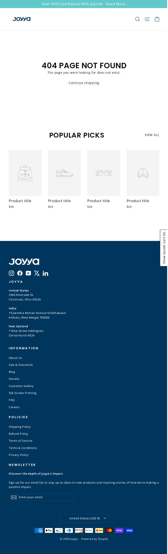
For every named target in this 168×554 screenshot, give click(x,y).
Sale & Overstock (21, 365)
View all (152, 135)
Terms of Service (20, 441)
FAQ (12, 400)
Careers (14, 407)
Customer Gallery (21, 386)
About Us (15, 358)
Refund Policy (18, 434)
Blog (12, 372)
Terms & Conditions (23, 448)
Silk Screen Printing (23, 393)
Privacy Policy (19, 455)
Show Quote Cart (164, 248)
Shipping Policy (20, 427)
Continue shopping (84, 83)
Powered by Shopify (94, 539)
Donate (14, 379)
